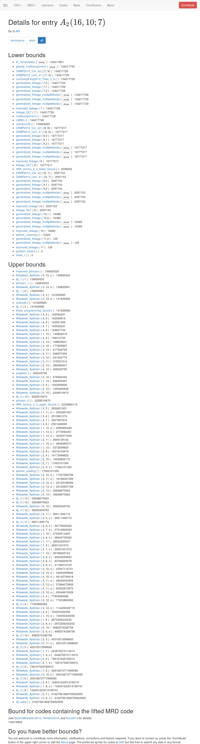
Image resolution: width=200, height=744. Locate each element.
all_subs (21, 702)
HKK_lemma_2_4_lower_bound (35, 169)
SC (5, 5)
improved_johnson (27, 271)
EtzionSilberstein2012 (27, 718)
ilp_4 (19, 396)
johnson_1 (22, 283)
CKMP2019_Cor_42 (28, 71)
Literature (48, 5)
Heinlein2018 (51, 718)
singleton (21, 373)
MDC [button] (31, 5)
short (32, 40)
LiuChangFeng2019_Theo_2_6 (35, 79)
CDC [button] (17, 5)
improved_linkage (27, 108)
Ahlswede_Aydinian (28, 275)
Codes (63, 5)
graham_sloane (25, 251)
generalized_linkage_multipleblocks (38, 94)
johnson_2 (22, 400)
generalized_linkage (28, 83)
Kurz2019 (72, 718)
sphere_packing (26, 471)
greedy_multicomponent (31, 66)
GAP (121, 742)
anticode (21, 302)
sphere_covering (26, 235)
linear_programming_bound (33, 310)
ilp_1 (19, 279)
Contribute (187, 5)
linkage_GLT (24, 112)
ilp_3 (19, 522)
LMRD (20, 120)
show (42, 62)
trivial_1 (21, 255)
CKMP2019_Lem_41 (29, 75)
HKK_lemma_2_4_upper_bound (36, 404)
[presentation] (83, 22)
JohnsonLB (23, 124)
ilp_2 (19, 306)
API (18, 31)
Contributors (93, 5)
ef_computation (25, 62)
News (76, 5)
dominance (17, 40)
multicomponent (26, 116)
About (110, 5)
